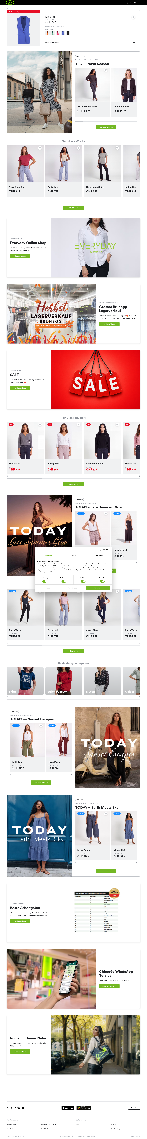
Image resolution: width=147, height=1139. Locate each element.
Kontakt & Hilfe (11, 1129)
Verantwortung (115, 1129)
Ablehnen (49, 588)
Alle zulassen (98, 588)
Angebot (81, 513)
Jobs (77, 1124)
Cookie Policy (81, 1136)
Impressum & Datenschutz (67, 1136)
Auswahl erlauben (73, 588)
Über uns (113, 1124)
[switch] (64, 581)
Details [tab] (73, 555)
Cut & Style (44, 1129)
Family (93, 1136)
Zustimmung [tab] (48, 555)
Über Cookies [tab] (99, 555)
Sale (11, 424)
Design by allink (135, 1136)
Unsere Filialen (11, 1124)
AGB (88, 1136)
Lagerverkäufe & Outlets (48, 1124)
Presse (78, 1129)
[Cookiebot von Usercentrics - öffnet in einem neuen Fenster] (102, 550)
